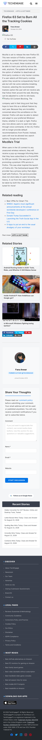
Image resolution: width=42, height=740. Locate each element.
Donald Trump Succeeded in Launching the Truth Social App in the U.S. (23, 218)
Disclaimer (9, 632)
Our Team (8, 576)
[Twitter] (16, 734)
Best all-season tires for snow (16, 680)
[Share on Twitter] (13, 47)
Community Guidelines (13, 616)
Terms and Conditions (13, 645)
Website (8, 468)
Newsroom (9, 572)
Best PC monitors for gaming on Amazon (19, 663)
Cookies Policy (10, 624)
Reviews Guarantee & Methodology (18, 611)
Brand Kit (8, 593)
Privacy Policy (10, 641)
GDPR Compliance (11, 636)
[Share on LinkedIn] (27, 47)
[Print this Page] (34, 47)
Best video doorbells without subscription (20, 672)
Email (8, 457)
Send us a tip (10, 585)
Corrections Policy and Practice (16, 620)
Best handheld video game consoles (18, 676)
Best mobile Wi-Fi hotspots (15, 684)
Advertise (8, 580)
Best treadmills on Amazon (14, 688)
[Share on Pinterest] (20, 47)
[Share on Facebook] (5, 47)
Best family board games (14, 667)
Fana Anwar (21, 369)
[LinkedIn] (21, 734)
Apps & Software (20, 235)
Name (8, 447)
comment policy (26, 400)
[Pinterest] (30, 734)
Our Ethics (9, 628)
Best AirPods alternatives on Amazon (18, 659)
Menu (36, 3)
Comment (9, 421)
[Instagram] (26, 734)
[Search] (31, 3)
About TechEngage (12, 568)
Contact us (9, 597)
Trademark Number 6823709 (28, 720)
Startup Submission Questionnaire (17, 589)
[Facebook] (11, 734)
